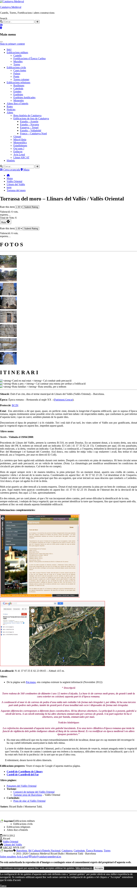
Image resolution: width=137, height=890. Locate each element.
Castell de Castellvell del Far (23, 774)
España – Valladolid (30, 130)
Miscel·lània (19, 139)
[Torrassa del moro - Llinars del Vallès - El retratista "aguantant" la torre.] (8, 307)
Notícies (11, 109)
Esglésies (18, 94)
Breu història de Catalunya (27, 115)
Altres (10, 112)
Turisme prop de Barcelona (27, 794)
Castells (17, 55)
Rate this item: (7, 206)
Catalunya (67, 850)
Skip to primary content (12, 43)
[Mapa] (1, 28)
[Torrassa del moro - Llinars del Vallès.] (8, 266)
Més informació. (84, 868)
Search (3, 18)
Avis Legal (19, 154)
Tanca (3, 885)
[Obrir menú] (1, 41)
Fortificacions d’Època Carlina (29, 58)
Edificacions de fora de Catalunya (31, 118)
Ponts (16, 76)
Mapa (10, 178)
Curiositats (79, 850)
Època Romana (94, 850)
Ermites (17, 91)
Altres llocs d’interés (17, 103)
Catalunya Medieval (10, 7)
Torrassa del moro (16, 190)
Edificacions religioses (18, 82)
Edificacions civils (16, 67)
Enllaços (17, 151)
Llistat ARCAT (21, 157)
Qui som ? (18, 148)
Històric (11, 160)
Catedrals (18, 88)
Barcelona (21, 850)
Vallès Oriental (14, 181)
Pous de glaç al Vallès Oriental (29, 800)
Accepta (99, 868)
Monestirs (18, 100)
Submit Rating (31, 207)
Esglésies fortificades (24, 97)
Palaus (16, 73)
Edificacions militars (17, 52)
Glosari (17, 136)
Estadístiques (20, 145)
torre (9, 187)
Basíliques (18, 85)
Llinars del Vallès (16, 184)
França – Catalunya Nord (33, 133)
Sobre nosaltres (8, 856)
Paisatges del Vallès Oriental (21, 785)
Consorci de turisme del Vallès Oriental (33, 791)
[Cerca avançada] (1, 25)
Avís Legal (22, 856)
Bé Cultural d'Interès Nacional (44, 850)
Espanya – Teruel (29, 127)
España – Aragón (29, 121)
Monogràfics (20, 142)
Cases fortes (19, 70)
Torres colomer (21, 79)
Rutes (10, 106)
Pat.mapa (31, 682)
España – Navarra (29, 124)
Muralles (18, 61)
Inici (9, 49)
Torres (16, 64)
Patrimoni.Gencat (63, 399)
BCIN (15, 405)
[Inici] (8, 175)
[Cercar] (37, 22)
